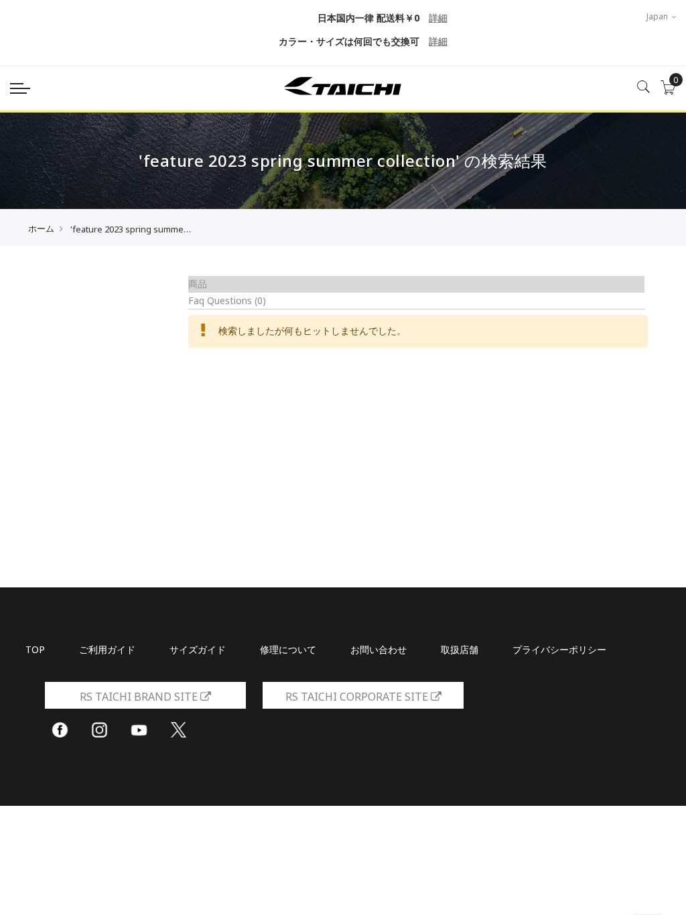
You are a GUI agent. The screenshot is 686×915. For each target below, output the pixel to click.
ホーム (41, 228)
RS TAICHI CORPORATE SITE (358, 696)
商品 (197, 283)
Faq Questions (227, 300)
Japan (658, 16)
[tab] (416, 284)
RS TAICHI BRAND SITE (140, 696)
